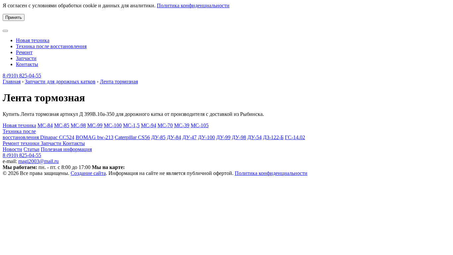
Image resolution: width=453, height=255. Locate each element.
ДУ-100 (206, 137)
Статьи (31, 149)
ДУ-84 (174, 137)
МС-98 (78, 125)
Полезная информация (66, 149)
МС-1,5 (131, 125)
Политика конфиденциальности (193, 5)
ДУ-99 (223, 137)
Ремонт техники (22, 143)
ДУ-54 (254, 137)
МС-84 (45, 125)
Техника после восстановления (51, 46)
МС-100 (113, 125)
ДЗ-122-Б (273, 137)
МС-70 (165, 125)
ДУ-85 (158, 137)
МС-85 (61, 125)
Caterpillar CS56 (132, 137)
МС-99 (94, 125)
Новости (12, 149)
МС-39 (181, 125)
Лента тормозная (119, 81)
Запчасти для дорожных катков (60, 81)
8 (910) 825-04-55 (22, 75)
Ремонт (24, 52)
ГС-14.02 (295, 137)
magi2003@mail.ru (38, 161)
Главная (12, 81)
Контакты (27, 64)
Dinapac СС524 (57, 137)
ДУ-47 (189, 137)
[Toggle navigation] (5, 31)
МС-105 (200, 125)
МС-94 (148, 125)
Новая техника (32, 40)
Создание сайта (88, 173)
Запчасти (26, 58)
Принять (13, 17)
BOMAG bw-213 (94, 137)
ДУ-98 (239, 137)
